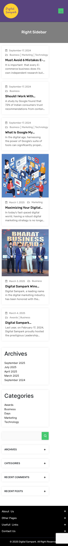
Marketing (27, 54)
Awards (14, 317)
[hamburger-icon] (60, 10)
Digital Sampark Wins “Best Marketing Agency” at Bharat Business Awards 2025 (24, 286)
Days (7, 413)
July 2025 (10, 367)
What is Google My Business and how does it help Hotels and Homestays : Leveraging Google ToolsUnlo (24, 132)
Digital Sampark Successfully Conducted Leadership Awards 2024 (24, 323)
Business (15, 54)
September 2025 (14, 363)
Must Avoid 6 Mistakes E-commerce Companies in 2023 (24, 60)
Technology (41, 54)
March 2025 (11, 375)
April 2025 (10, 371)
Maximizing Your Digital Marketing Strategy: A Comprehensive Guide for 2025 (24, 208)
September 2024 (14, 380)
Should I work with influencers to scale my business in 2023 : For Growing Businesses (22, 96)
